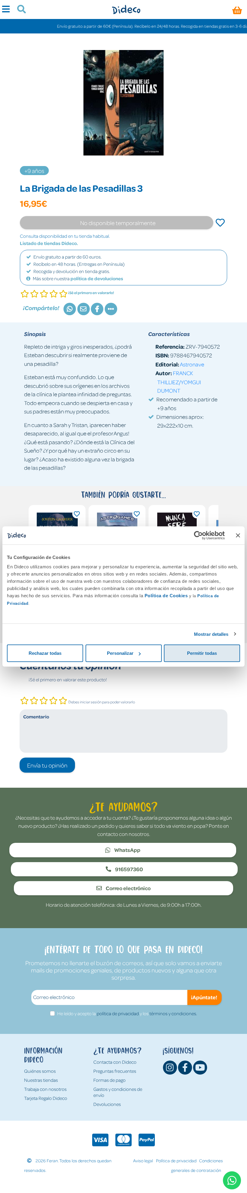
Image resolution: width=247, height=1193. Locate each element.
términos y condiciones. (173, 1013)
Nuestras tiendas (41, 1080)
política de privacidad (118, 1013)
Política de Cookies (166, 595)
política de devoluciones (96, 278)
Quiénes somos (40, 1071)
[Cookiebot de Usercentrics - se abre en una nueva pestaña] (198, 535)
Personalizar (120, 653)
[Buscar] (19, 10)
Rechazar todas (45, 653)
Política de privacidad (176, 1160)
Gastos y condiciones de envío (117, 1092)
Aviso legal (143, 1160)
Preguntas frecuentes (114, 1071)
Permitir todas (202, 653)
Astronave (192, 364)
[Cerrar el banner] (238, 535)
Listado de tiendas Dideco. (49, 243)
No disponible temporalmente (117, 222)
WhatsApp (126, 849)
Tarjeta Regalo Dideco (45, 1098)
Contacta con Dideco (114, 1062)
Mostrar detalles (211, 633)
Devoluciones (107, 1104)
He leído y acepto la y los (127, 1013)
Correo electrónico (128, 888)
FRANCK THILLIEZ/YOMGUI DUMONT (179, 381)
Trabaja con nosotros (45, 1089)
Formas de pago (109, 1080)
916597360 (128, 869)
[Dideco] (126, 9)
